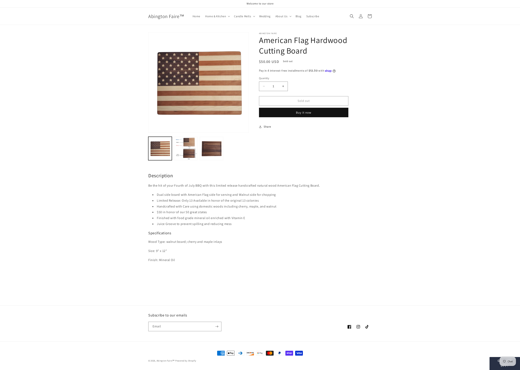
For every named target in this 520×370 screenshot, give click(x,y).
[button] (217, 16)
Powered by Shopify (185, 360)
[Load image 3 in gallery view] (211, 148)
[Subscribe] (216, 326)
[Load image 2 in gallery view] (185, 148)
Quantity (264, 78)
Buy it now (303, 112)
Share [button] (267, 126)
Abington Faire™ (166, 360)
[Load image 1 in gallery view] (160, 148)
